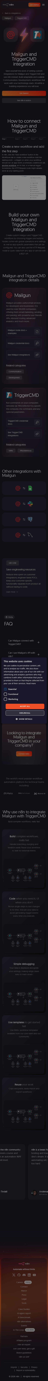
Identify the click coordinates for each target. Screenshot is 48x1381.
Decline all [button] (24, 713)
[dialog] (24, 690)
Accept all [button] (25, 706)
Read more (31, 683)
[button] (24, 719)
